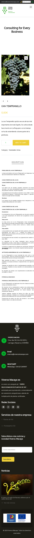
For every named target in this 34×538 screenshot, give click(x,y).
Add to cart (20, 142)
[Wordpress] (18, 407)
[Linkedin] (13, 407)
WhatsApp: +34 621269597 (17, 367)
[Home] (17, 328)
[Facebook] (3, 407)
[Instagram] (8, 407)
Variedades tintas (14, 150)
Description (18, 162)
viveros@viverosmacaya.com (17, 354)
